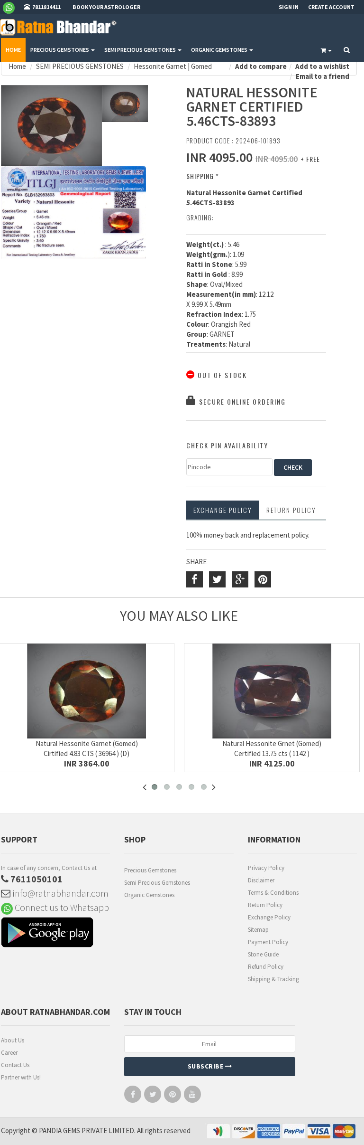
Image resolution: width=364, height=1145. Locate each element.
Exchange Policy (222, 510)
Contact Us (15, 1065)
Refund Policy (265, 967)
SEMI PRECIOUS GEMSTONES (140, 49)
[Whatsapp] (12, 7)
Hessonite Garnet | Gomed (173, 66)
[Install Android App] (55, 933)
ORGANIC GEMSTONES (219, 49)
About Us (12, 1040)
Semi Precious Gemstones (157, 883)
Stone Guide (263, 954)
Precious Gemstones (150, 870)
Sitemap (258, 930)
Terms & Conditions (273, 893)
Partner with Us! (21, 1077)
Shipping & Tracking (273, 979)
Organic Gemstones (149, 895)
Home (13, 49)
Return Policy (265, 905)
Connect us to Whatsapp (61, 907)
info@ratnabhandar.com (59, 893)
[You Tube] (192, 1096)
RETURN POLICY (291, 510)
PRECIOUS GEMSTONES (60, 49)
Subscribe (206, 1066)
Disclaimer (261, 880)
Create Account (331, 6)
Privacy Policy (266, 868)
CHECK (292, 467)
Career (9, 1053)
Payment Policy (268, 942)
